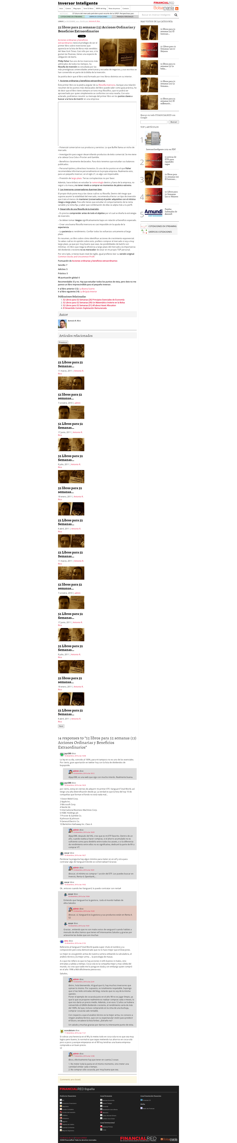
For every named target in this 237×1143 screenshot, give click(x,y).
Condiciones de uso (67, 1138)
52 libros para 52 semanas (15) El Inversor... (167, 31)
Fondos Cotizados (68, 1109)
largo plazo (76, 178)
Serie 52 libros (88, 8)
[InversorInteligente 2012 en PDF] (153, 138)
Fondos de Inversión (68, 1112)
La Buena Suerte (87, 288)
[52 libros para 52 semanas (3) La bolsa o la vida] (149, 67)
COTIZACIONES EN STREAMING (71, 17)
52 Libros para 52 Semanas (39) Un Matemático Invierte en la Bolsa (94, 302)
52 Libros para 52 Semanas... (70, 364)
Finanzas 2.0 (146, 1100)
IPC (63, 1100)
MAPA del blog (101, 8)
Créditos (65, 1115)
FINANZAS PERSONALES (125, 17)
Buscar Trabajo (107, 1103)
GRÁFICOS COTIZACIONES (98, 17)
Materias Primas (107, 1127)
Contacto (126, 8)
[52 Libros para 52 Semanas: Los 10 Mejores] (149, 50)
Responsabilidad (81, 1138)
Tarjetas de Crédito (68, 1124)
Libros (60, 21)
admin (77, 403)
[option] (71, 359)
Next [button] (61, 726)
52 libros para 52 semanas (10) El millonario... (167, 101)
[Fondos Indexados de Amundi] (153, 212)
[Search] (175, 15)
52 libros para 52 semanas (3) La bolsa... (167, 66)
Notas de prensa (114, 8)
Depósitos (65, 1106)
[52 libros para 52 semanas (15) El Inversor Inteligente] (149, 32)
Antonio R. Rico (94, 21)
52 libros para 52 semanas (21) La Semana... (167, 83)
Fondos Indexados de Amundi (171, 211)
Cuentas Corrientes (68, 1127)
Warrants (105, 1112)
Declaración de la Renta (110, 1109)
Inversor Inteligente (78, 3)
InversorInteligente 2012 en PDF (161, 149)
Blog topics (77, 8)
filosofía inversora (107, 85)
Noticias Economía (108, 1100)
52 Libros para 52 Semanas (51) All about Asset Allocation (89, 305)
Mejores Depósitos (68, 1131)
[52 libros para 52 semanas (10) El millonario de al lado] (149, 102)
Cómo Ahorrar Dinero (109, 1115)
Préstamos (65, 1118)
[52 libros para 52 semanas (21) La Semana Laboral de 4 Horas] (149, 84)
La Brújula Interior (88, 291)
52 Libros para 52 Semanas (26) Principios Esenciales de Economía (93, 299)
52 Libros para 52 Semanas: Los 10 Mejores (168, 49)
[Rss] (177, 8)
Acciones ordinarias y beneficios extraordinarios (94, 260)
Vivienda (105, 1106)
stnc (66, 940)
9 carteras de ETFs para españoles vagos (170, 160)
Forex (104, 1130)
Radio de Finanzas (148, 1108)
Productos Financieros (69, 1103)
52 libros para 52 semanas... (70, 396)
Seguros (64, 1121)
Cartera (68, 8)
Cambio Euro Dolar (108, 1119)
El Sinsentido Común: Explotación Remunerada (85, 308)
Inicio (61, 8)
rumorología (97, 182)
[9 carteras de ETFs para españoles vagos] (153, 160)
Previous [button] (63, 342)
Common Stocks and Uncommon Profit (76, 256)
